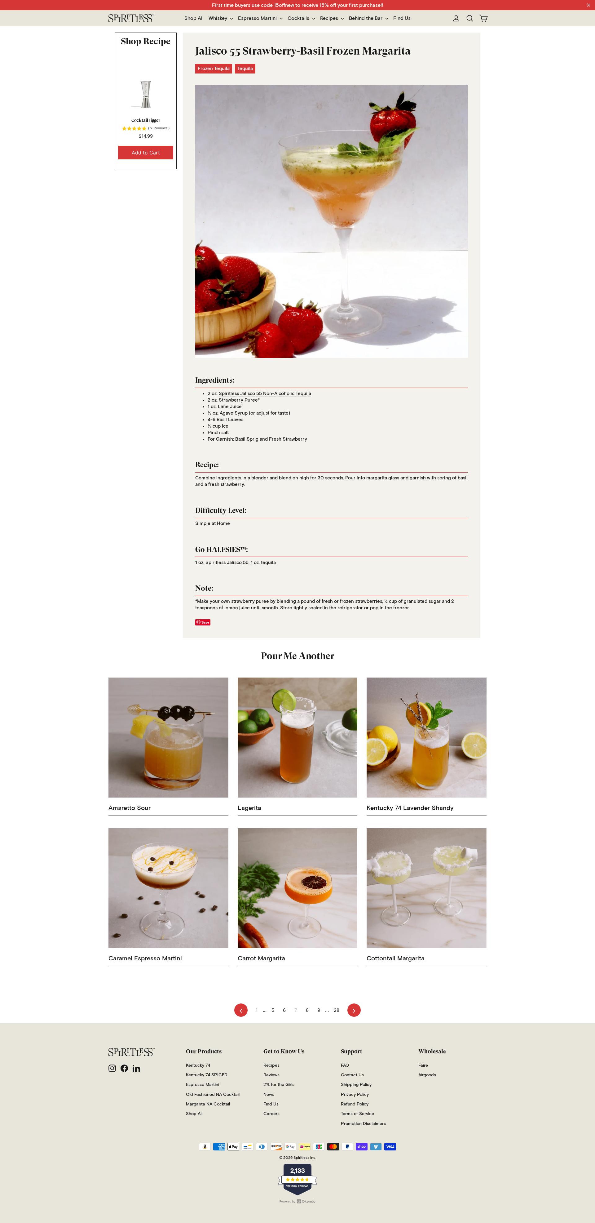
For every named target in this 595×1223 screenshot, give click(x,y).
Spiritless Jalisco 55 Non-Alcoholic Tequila (265, 393)
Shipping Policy (356, 1085)
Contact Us (352, 1075)
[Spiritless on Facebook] (124, 1068)
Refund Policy (354, 1104)
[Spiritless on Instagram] (112, 1068)
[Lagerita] (298, 738)
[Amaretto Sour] (168, 738)
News (268, 1094)
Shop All (194, 18)
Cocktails (299, 18)
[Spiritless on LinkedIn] (136, 1068)
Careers (271, 1114)
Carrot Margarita (261, 958)
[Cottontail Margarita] (427, 888)
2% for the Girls (278, 1085)
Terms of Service (357, 1114)
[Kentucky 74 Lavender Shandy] (427, 738)
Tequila (245, 68)
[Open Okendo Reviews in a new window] (297, 1201)
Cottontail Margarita (396, 958)
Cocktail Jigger (145, 120)
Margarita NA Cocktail (208, 1104)
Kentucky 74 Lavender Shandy (410, 808)
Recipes (329, 18)
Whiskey (218, 18)
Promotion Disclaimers (363, 1124)
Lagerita (249, 808)
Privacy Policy (355, 1094)
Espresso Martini (258, 18)
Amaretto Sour (129, 808)
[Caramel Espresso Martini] (168, 888)
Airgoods (427, 1075)
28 (336, 1010)
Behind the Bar (366, 18)
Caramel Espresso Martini (145, 958)
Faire (423, 1065)
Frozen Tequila (214, 68)
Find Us (402, 18)
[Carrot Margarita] (298, 888)
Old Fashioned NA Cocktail (213, 1094)
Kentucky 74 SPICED (206, 1075)
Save (205, 622)
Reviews (271, 1075)
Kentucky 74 (198, 1065)
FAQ (345, 1065)
